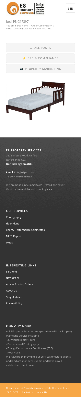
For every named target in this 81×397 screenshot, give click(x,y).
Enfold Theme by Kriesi (56, 387)
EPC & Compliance (41, 58)
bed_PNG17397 (17, 21)
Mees (9, 242)
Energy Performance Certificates (25, 230)
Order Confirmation (41, 25)
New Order (12, 278)
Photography (14, 217)
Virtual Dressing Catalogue (20, 28)
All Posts (40, 48)
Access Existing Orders (19, 284)
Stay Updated (14, 297)
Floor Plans (12, 223)
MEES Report (13, 236)
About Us (11, 290)
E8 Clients (11, 271)
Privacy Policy (14, 303)
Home (25, 25)
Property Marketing (40, 69)
